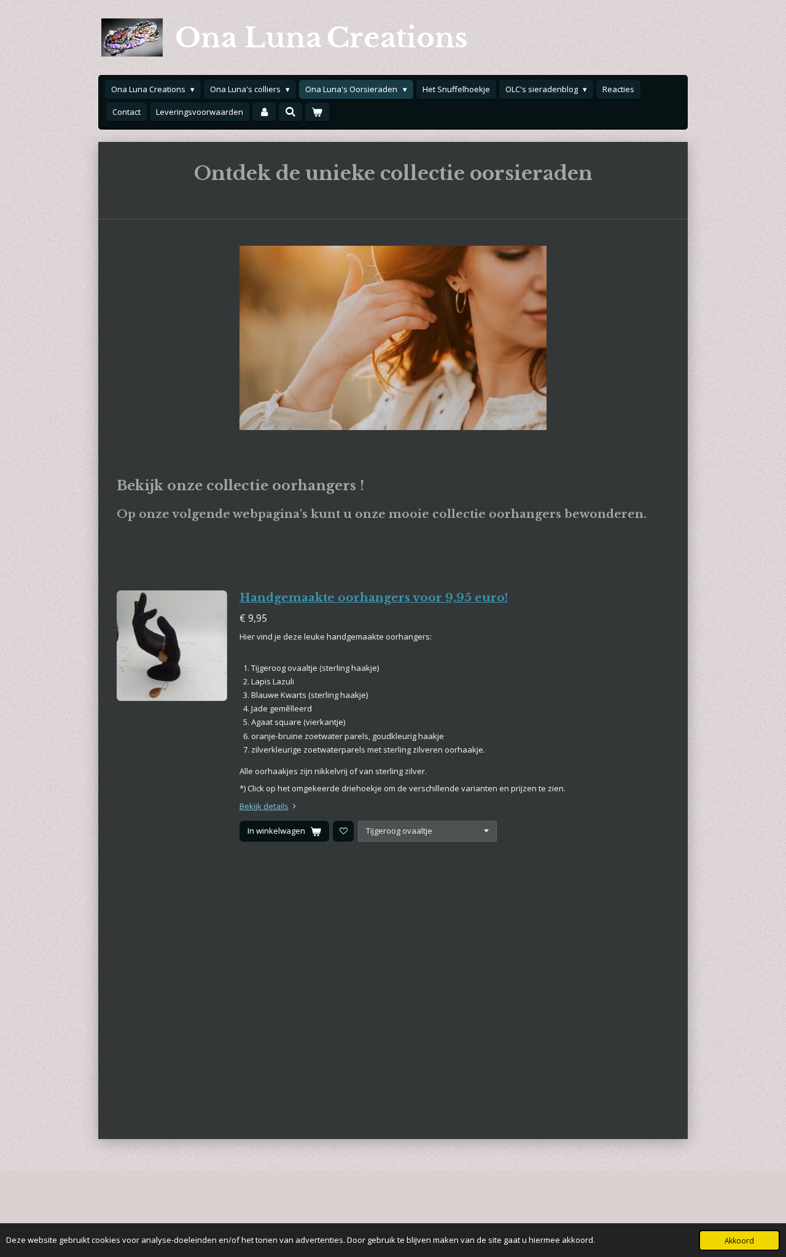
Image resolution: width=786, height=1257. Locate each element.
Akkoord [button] (739, 1240)
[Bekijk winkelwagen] (317, 112)
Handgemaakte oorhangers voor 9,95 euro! (373, 597)
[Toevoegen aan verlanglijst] (343, 831)
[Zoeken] (290, 112)
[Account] (264, 112)
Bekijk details (264, 806)
